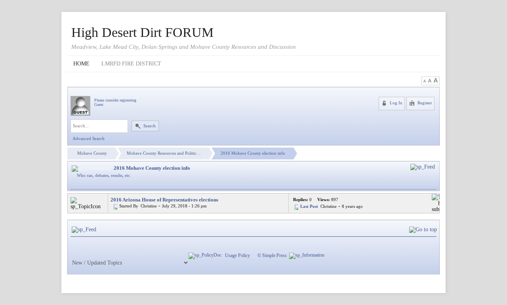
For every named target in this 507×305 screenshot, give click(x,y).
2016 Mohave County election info (253, 153)
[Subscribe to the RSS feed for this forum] (422, 166)
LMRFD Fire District (131, 64)
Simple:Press (274, 255)
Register (424, 103)
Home (81, 64)
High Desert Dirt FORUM (142, 32)
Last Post (309, 206)
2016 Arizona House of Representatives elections (164, 199)
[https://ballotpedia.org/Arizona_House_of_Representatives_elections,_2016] (138, 206)
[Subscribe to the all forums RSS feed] (84, 229)
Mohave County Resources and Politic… (164, 153)
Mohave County (92, 153)
